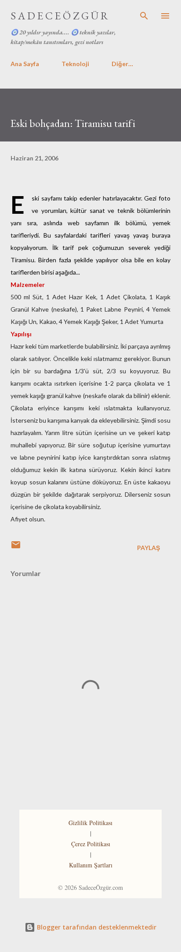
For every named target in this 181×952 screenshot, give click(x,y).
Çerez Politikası (90, 844)
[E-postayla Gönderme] (16, 547)
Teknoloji (75, 63)
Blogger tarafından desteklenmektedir (95, 927)
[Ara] (144, 16)
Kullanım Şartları (90, 865)
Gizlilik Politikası (90, 822)
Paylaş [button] (148, 547)
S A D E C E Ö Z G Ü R (59, 15)
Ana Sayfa (25, 63)
